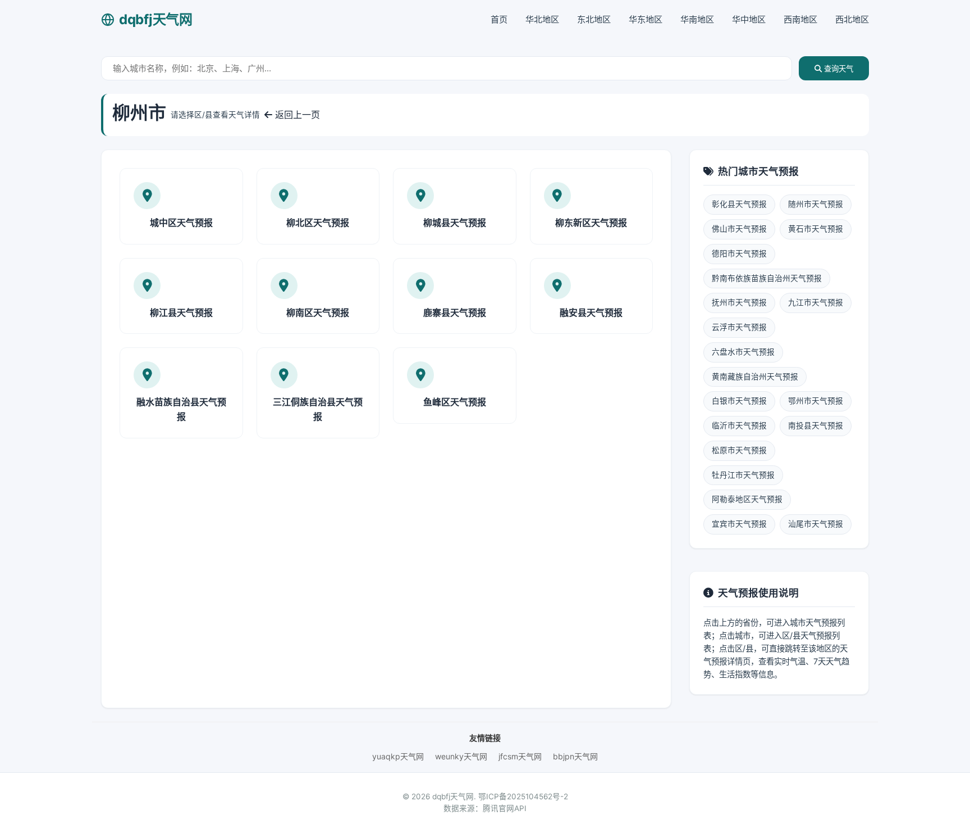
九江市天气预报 (815, 302)
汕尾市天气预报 (815, 523)
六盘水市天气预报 (743, 351)
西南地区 (800, 19)
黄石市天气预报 (815, 228)
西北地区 (852, 19)
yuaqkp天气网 (398, 756)
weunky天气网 (461, 756)
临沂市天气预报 (739, 425)
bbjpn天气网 (575, 756)
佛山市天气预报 (739, 228)
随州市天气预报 (815, 204)
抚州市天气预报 (739, 302)
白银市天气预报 (739, 400)
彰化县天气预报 (739, 204)
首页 (499, 19)
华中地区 (749, 19)
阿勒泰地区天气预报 (747, 499)
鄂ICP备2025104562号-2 (523, 796)
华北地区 (542, 19)
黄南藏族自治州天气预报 (755, 376)
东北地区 (594, 19)
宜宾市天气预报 (739, 523)
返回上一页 (296, 114)
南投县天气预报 (815, 425)
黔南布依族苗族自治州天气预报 (767, 278)
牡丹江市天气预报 (743, 474)
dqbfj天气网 (156, 19)
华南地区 (697, 19)
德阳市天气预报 (739, 253)
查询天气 (837, 69)
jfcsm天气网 (520, 756)
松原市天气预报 (739, 450)
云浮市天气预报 (739, 327)
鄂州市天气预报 (815, 400)
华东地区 (645, 19)
